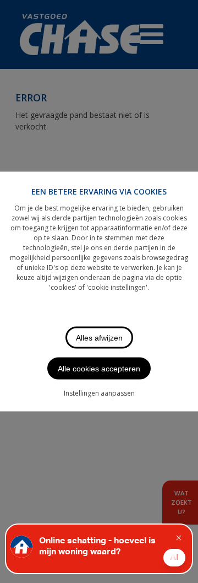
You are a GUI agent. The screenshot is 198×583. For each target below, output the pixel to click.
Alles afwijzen (99, 337)
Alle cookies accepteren (99, 368)
